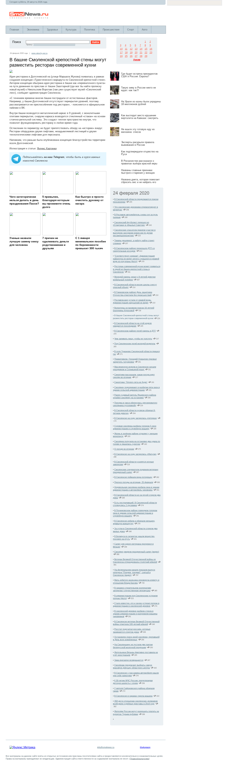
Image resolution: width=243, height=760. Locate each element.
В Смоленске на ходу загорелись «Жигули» (135, 454)
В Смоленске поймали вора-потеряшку (133, 477)
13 (136, 49)
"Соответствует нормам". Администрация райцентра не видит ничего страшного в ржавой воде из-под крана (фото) (136, 259)
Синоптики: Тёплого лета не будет (130, 382)
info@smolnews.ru (105, 747)
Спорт (130, 29)
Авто (144, 29)
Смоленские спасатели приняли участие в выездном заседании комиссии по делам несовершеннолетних (134, 233)
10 (121, 49)
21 (141, 52)
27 (136, 56)
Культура (71, 29)
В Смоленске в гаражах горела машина (133, 696)
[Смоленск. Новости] (29, 17)
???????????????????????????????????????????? (54, 45)
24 (121, 56)
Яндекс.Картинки (47, 148)
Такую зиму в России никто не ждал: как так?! (138, 89)
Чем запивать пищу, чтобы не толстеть (133, 338)
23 (151, 52)
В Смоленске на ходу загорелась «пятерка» (135, 418)
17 (121, 52)
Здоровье (52, 29)
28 (141, 56)
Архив (136, 59)
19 (131, 52)
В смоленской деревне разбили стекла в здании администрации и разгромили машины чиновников (135, 614)
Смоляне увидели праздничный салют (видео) (136, 552)
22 (146, 52)
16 (151, 49)
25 (126, 56)
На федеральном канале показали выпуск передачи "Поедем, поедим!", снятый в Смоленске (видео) (134, 572)
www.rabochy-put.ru (39, 53)
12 (131, 49)
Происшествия (111, 29)
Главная (14, 29)
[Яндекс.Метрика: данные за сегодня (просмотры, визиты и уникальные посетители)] (22, 747)
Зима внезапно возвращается (128, 660)
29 (146, 56)
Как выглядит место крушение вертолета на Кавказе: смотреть (139, 116)
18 (126, 52)
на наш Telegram (54, 157)
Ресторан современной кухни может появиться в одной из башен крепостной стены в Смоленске (136, 269)
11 (126, 49)
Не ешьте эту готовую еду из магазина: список (138, 130)
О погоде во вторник (124, 449)
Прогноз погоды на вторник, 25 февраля (133, 482)
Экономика (33, 29)
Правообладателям (139, 759)
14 (141, 49)
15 (146, 49)
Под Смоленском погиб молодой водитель (134, 343)
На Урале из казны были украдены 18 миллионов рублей (141, 103)
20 (136, 52)
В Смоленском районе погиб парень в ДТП (135, 331)
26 (131, 56)
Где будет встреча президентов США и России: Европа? (139, 75)
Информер (145, 747)
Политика (89, 29)
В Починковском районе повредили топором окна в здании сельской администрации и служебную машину (135, 513)
